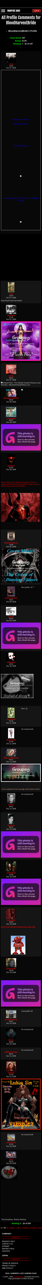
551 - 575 (29, 1228)
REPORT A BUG (8, 1249)
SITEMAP (5, 1246)
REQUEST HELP (8, 1241)
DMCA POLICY (7, 1268)
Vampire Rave (18, 1277)
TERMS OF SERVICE (10, 1263)
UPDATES (6, 1251)
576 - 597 (37, 1228)
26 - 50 (9, 1228)
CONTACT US (7, 1244)
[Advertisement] (21, 2)
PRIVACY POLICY (9, 1266)
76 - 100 (22, 1228)
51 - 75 (15, 1228)
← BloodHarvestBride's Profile (21, 31)
